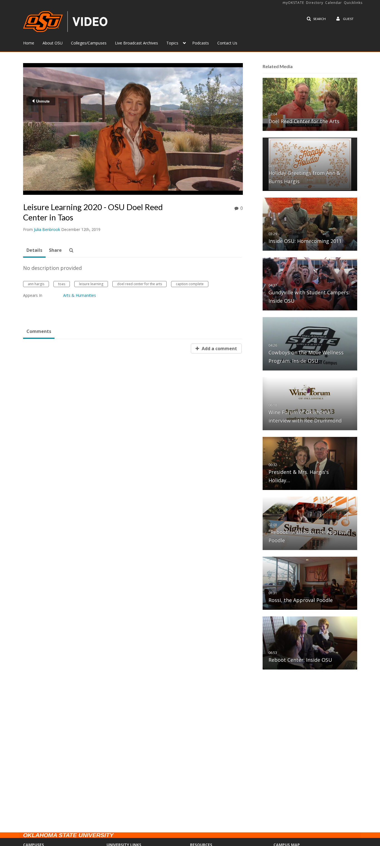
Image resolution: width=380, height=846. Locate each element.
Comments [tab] (38, 331)
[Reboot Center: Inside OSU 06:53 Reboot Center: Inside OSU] (310, 642)
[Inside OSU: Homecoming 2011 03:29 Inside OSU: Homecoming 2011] (310, 224)
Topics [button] (172, 43)
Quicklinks (353, 2)
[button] (316, 19)
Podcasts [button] (200, 43)
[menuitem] (33, 43)
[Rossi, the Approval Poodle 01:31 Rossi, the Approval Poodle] (310, 583)
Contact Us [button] (227, 43)
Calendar (333, 2)
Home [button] (28, 43)
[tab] (34, 250)
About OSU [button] (53, 43)
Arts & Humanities (79, 295)
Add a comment (219, 348)
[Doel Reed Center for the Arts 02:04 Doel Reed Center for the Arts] (310, 104)
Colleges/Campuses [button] (89, 43)
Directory (314, 2)
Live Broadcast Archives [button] (136, 43)
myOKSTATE (293, 2)
